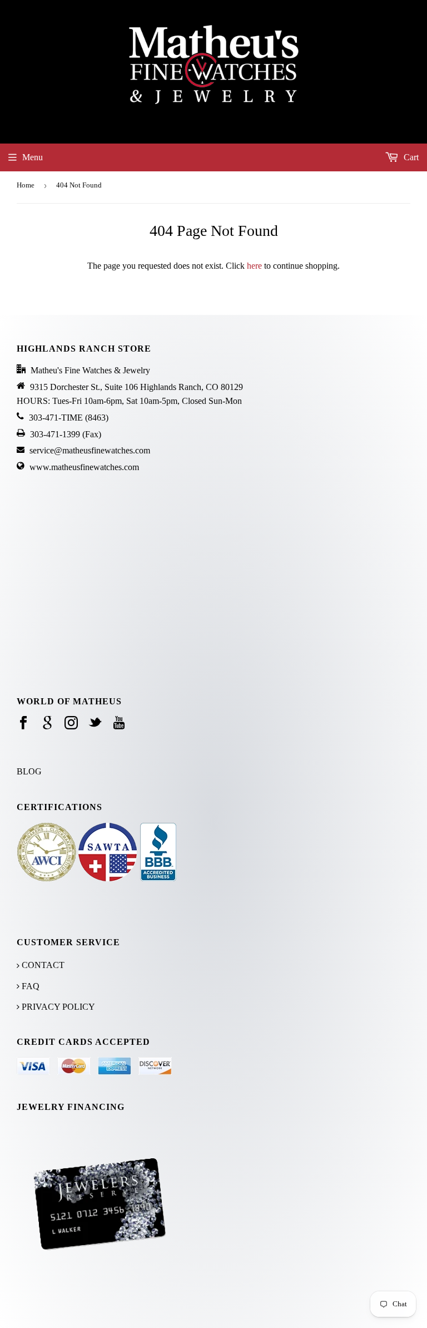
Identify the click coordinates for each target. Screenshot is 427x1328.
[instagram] (71, 723)
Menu (32, 157)
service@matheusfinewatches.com (89, 450)
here (254, 265)
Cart (410, 157)
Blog (29, 771)
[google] (47, 723)
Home (25, 185)
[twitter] (95, 723)
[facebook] (23, 723)
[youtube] (119, 723)
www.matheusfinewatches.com (84, 467)
